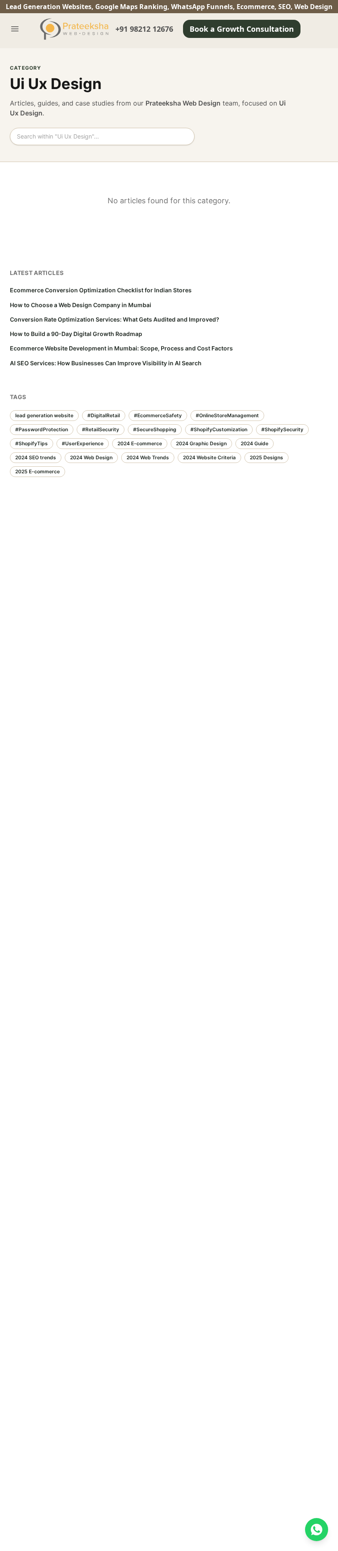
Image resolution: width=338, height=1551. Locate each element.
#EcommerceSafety (158, 415)
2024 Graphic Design (201, 443)
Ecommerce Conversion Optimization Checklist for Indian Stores (101, 290)
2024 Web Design (91, 457)
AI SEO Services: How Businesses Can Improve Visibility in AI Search (106, 363)
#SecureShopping (154, 429)
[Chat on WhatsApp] (316, 1529)
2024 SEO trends (35, 457)
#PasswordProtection (41, 429)
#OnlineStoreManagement (227, 415)
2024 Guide (254, 443)
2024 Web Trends (148, 457)
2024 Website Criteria (209, 457)
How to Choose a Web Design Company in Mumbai (80, 304)
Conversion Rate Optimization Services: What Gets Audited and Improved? (114, 319)
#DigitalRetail (103, 415)
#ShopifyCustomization (218, 429)
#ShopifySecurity (282, 429)
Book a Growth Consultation (242, 29)
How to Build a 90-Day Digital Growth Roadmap (76, 333)
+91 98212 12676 (144, 29)
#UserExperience (82, 443)
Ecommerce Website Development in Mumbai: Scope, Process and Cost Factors (121, 348)
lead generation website (44, 415)
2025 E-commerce (37, 471)
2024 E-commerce (139, 443)
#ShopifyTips (31, 443)
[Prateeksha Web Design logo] (76, 29)
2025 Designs (266, 457)
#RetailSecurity (100, 429)
